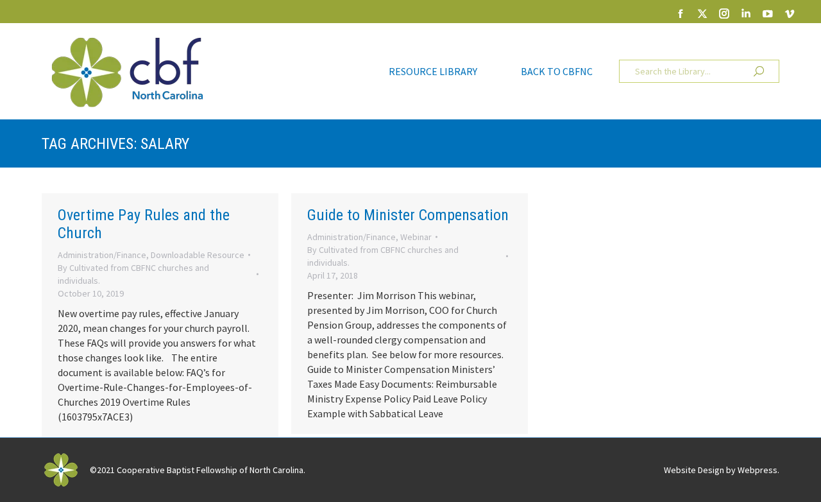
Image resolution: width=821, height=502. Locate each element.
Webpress (757, 470)
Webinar (416, 237)
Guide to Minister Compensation (408, 215)
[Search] (759, 71)
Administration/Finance (102, 255)
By (133, 274)
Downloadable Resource (197, 255)
